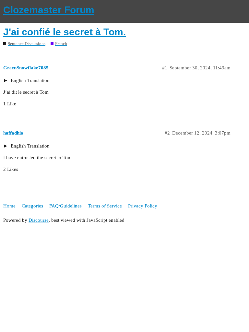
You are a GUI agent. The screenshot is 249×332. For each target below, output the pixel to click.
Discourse (39, 220)
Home (9, 205)
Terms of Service (105, 205)
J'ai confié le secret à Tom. (64, 32)
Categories (32, 205)
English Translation (29, 80)
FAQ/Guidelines (65, 205)
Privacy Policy (142, 205)
